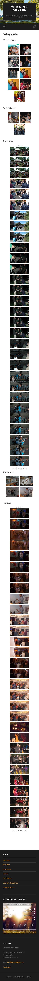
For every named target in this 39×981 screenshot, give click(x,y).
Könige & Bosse (8, 887)
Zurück (19, 145)
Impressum (7, 967)
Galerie (5, 874)
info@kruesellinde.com (15, 962)
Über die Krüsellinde (10, 883)
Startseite (6, 860)
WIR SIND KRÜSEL (19, 8)
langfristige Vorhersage (19, 931)
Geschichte (7, 869)
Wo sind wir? (7, 878)
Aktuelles (6, 865)
